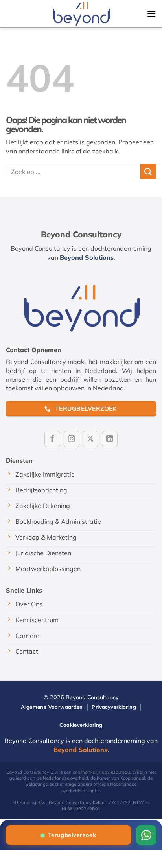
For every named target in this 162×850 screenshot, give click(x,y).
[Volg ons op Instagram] (71, 439)
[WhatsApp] (146, 835)
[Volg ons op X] (90, 439)
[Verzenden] (148, 171)
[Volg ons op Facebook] (52, 439)
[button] (151, 13)
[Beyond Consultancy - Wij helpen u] (81, 13)
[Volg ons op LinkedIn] (110, 439)
